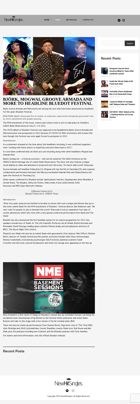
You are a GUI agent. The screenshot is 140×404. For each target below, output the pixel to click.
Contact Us (88, 20)
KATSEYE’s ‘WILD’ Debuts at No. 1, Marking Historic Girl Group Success (122, 114)
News (57, 20)
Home (46, 20)
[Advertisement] (67, 8)
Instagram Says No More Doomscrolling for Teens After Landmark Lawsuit (122, 71)
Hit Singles (71, 20)
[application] (49, 288)
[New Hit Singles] (13, 20)
